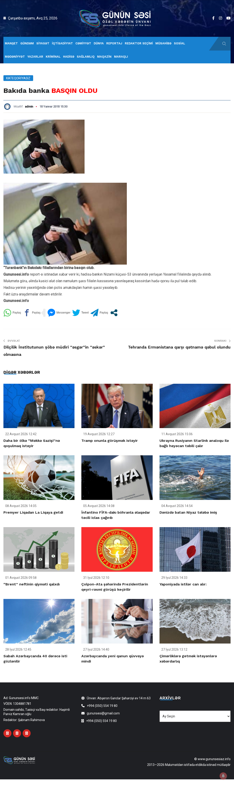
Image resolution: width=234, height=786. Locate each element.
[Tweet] (80, 313)
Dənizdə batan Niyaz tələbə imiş (188, 512)
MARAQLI (121, 56)
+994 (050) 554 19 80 (102, 706)
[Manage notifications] (223, 776)
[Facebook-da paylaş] (31, 313)
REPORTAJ (114, 43)
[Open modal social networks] (114, 313)
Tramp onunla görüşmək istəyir (109, 440)
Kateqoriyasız (18, 78)
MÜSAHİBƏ (163, 43)
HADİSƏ (68, 56)
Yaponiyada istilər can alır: (183, 584)
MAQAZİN (104, 56)
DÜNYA (99, 43)
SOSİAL (179, 43)
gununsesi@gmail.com (103, 713)
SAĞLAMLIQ (86, 56)
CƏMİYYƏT (83, 43)
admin (29, 106)
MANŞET (11, 43)
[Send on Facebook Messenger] (58, 313)
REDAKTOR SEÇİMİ (139, 43)
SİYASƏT (42, 43)
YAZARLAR (35, 56)
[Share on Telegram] (99, 313)
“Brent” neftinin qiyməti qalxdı (31, 584)
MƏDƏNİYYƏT (15, 56)
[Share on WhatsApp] (12, 313)
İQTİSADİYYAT (62, 43)
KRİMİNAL (53, 56)
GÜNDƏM (27, 43)
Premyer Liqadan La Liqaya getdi (33, 512)
